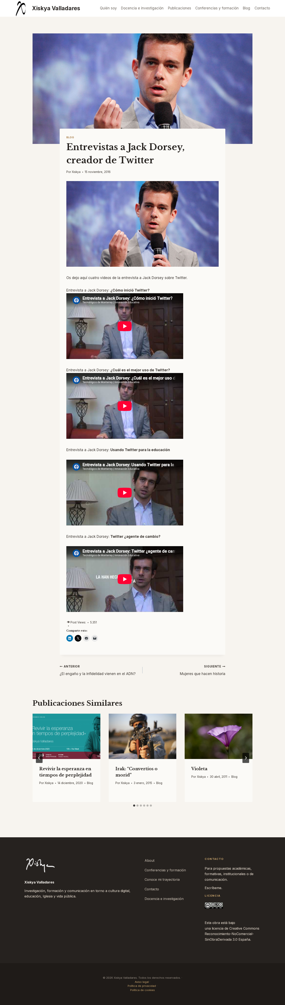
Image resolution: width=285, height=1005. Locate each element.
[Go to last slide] (39, 758)
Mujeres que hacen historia (202, 670)
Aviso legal (142, 981)
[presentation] (66, 736)
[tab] (134, 806)
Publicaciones (179, 8)
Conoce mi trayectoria (162, 879)
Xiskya (76, 172)
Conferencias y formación (217, 8)
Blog (246, 8)
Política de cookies (142, 990)
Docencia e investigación (142, 8)
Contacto (262, 8)
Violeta (199, 768)
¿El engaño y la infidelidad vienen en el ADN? (98, 670)
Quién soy (108, 8)
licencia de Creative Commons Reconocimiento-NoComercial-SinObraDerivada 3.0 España (232, 934)
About (149, 860)
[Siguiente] (245, 758)
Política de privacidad (142, 985)
